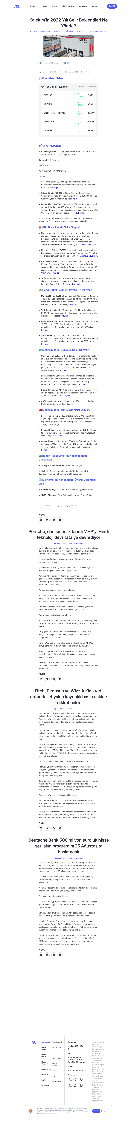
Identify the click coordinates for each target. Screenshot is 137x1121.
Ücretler (54, 6)
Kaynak (42, 176)
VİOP (54, 1071)
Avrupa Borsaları (55, 1064)
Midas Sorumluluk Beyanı (78, 506)
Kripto (43, 1080)
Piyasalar (44, 1074)
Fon (53, 1053)
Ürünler (32, 6)
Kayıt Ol (112, 6)
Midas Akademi (44, 1063)
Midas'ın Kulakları (44, 1056)
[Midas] (16, 6)
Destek (94, 6)
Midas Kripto (56, 1058)
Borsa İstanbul (68, 31)
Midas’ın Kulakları (68, 6)
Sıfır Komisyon (56, 1081)
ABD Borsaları (56, 1047)
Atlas (45, 6)
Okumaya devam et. (88, 245)
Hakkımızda (45, 1042)
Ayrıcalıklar (45, 1085)
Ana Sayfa (33, 31)
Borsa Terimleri (46, 1069)
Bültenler (57, 31)
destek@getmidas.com (76, 1070)
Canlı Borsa (83, 6)
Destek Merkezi (44, 1048)
